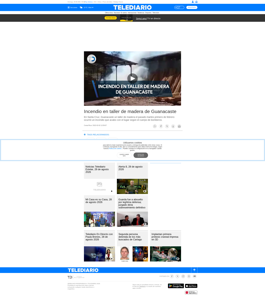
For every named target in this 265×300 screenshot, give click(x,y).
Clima (99, 2)
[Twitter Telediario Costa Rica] (177, 276)
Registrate (192, 7)
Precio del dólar (107, 2)
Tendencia (140, 13)
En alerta (124, 13)
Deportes (148, 13)
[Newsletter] (196, 2)
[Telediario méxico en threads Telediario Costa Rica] (189, 276)
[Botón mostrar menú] (73, 7)
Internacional (132, 13)
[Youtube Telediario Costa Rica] (194, 276)
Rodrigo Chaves (118, 2)
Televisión (155, 13)
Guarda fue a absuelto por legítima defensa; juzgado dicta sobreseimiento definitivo (131, 203)
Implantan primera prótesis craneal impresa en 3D (165, 237)
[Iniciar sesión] (193, 2)
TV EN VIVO (178, 7)
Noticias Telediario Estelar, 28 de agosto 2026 (97, 169)
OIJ (95, 2)
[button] (155, 126)
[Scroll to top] (194, 270)
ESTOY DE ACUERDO (141, 155)
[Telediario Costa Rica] (132, 7)
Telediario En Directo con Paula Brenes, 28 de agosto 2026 (99, 237)
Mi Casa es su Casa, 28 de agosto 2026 (99, 201)
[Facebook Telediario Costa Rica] (172, 276)
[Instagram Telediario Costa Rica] (183, 276)
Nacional (117, 13)
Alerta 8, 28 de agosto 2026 (130, 168)
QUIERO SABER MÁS (124, 155)
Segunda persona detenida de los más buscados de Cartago (130, 237)
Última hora (109, 13)
